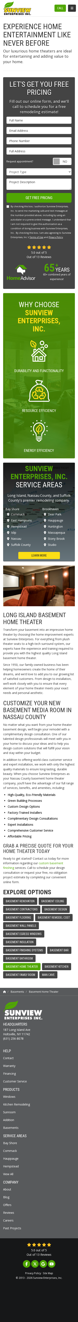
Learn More (39, 555)
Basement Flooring (18, 917)
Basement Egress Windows (24, 934)
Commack (18, 514)
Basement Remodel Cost (54, 917)
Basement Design (56, 909)
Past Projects (12, 1228)
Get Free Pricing (39, 198)
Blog (6, 1197)
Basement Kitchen (56, 966)
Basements (11, 1128)
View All (8, 1174)
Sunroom (9, 1112)
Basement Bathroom (19, 958)
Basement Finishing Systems (24, 950)
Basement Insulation (19, 942)
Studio (52, 545)
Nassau (16, 539)
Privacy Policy (56, 237)
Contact (8, 1058)
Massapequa (56, 533)
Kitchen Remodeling (16, 1104)
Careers (8, 1220)
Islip (13, 533)
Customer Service (15, 1081)
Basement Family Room (20, 975)
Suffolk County (21, 545)
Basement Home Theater (22, 966)
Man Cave (48, 975)
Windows (9, 1097)
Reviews (8, 1213)
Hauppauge (55, 520)
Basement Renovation (20, 901)
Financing (9, 1074)
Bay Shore (10, 1143)
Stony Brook (56, 539)
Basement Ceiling (52, 901)
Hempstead (19, 526)
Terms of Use (36, 237)
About (7, 1189)
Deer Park (54, 514)
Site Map (48, 1273)
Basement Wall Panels (21, 925)
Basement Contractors (22, 909)
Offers (7, 1205)
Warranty (9, 1066)
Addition (8, 1120)
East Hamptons (21, 520)
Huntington (55, 526)
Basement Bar (59, 950)
